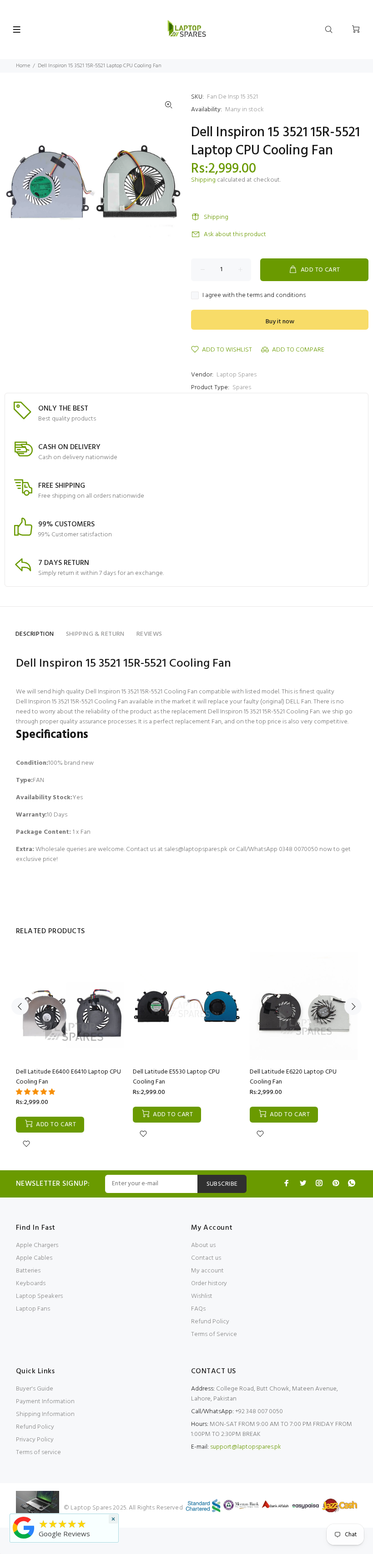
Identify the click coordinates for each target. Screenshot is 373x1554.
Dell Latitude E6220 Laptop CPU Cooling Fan (293, 1077)
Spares (241, 387)
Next (353, 1006)
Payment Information (45, 1401)
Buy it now (280, 322)
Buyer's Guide (34, 1389)
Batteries (28, 1271)
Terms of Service (214, 1334)
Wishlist (201, 1296)
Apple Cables (34, 1258)
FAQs (198, 1309)
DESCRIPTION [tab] (34, 634)
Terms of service (38, 1452)
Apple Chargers (37, 1245)
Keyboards (30, 1283)
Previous (20, 1006)
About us (203, 1245)
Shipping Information (45, 1414)
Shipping (203, 180)
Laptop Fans (33, 1309)
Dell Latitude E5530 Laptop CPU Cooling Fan (176, 1077)
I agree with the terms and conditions (254, 296)
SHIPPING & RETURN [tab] (95, 634)
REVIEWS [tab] (149, 634)
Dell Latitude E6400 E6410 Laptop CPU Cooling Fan (68, 1077)
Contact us (206, 1258)
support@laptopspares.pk (245, 1447)
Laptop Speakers (39, 1296)
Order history (209, 1283)
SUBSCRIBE (222, 1184)
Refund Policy (210, 1321)
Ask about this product (235, 234)
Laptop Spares (237, 375)
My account (207, 1271)
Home (23, 65)
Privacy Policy (35, 1440)
